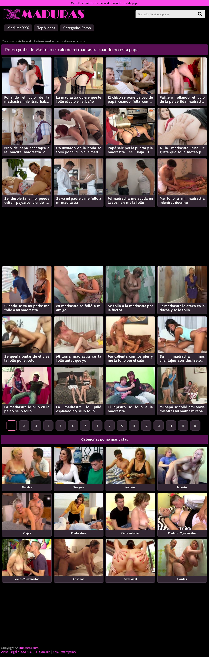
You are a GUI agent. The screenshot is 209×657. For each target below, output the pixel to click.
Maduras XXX (18, 28)
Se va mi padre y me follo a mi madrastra (78, 200)
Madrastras (78, 533)
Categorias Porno (77, 28)
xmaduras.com (29, 648)
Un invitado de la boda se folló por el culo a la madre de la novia (78, 150)
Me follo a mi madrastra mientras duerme (182, 200)
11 (134, 426)
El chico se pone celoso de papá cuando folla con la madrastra (130, 99)
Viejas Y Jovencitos (26, 579)
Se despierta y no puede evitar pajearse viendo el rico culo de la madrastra (26, 200)
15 (183, 426)
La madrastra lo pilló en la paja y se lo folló (26, 409)
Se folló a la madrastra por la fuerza (130, 308)
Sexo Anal (130, 579)
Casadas (78, 579)
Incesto (182, 487)
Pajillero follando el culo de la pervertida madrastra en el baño (182, 99)
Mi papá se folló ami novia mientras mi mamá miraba (182, 409)
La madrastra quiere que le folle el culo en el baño (78, 99)
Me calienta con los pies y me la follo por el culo (130, 358)
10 (121, 426)
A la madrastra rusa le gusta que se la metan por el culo (182, 150)
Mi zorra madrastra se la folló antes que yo (78, 358)
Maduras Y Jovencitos (182, 533)
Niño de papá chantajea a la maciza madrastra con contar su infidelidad (26, 150)
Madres (130, 487)
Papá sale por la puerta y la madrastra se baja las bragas (130, 150)
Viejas (27, 533)
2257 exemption (64, 652)
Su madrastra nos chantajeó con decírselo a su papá (182, 358)
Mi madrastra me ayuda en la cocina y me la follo (130, 200)
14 (171, 426)
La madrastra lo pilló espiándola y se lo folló (78, 409)
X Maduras (8, 41)
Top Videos (46, 28)
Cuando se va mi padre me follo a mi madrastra (26, 308)
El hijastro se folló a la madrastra (130, 409)
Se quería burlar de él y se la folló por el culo (26, 358)
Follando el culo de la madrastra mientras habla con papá (26, 99)
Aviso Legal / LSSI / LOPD (19, 652)
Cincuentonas (130, 533)
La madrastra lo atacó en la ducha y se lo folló (182, 308)
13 (159, 426)
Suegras (78, 487)
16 (195, 426)
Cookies (44, 652)
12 (146, 426)
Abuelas (27, 487)
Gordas (182, 579)
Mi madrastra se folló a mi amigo (78, 308)
